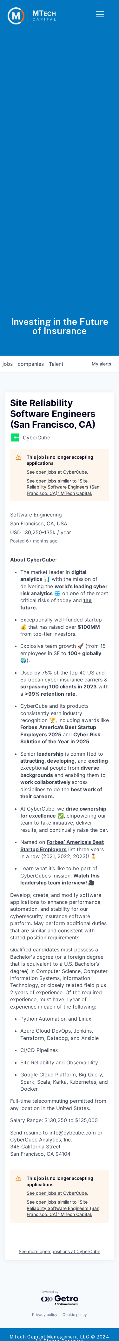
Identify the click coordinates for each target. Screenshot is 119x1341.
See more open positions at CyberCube (59, 1251)
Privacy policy (44, 1314)
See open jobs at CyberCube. (57, 472)
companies (31, 364)
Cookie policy (75, 1314)
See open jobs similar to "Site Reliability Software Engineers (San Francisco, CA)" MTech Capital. (63, 487)
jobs (8, 364)
